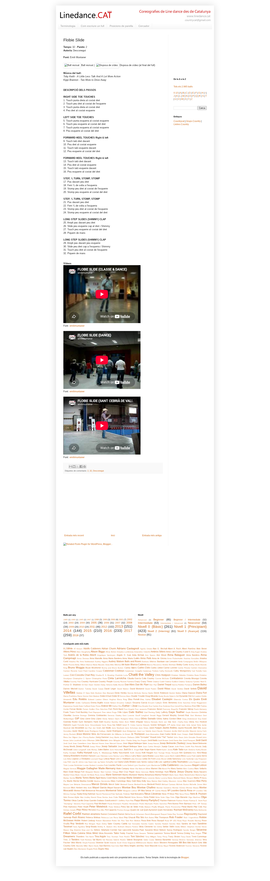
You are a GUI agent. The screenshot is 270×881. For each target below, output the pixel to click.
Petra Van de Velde (129, 807)
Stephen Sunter (194, 827)
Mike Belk (87, 788)
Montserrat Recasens (95, 790)
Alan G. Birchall (160, 648)
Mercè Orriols (100, 784)
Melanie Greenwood (82, 784)
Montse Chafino (146, 787)
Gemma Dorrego (80, 715)
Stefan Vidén (168, 826)
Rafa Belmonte (200, 810)
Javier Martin (78, 731)
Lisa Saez (88, 762)
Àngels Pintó (92, 849)
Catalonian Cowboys (113, 671)
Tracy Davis (186, 837)
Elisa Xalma (145, 699)
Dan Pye (153, 685)
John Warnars (101, 740)
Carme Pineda (184, 668)
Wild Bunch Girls (194, 842)
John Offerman (88, 740)
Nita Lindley (85, 797)
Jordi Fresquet (189, 740)
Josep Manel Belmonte (196, 743)
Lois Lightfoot (164, 762)
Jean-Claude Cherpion (161, 731)
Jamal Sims (196, 725)
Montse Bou (129, 787)
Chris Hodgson (162, 675)
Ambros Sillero (158, 651)
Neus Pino (174, 794)
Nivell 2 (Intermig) (159, 631)
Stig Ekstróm (75, 830)
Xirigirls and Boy (136, 846)
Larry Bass (136, 756)
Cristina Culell (158, 682)
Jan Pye (88, 728)
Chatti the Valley (141, 675)
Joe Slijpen (73, 737)
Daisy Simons (106, 685)
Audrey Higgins (101, 662)
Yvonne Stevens (192, 846)
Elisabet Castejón (162, 699)
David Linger (110, 689)
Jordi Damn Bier (175, 740)
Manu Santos (177, 768)
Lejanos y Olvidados (81, 759)
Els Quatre (194, 699)
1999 (105, 619)
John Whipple (114, 740)
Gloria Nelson (108, 719)
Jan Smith (97, 728)
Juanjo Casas (167, 746)
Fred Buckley (82, 712)
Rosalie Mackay (194, 821)
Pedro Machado (146, 804)
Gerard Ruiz (183, 715)
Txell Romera (86, 840)
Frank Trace (69, 712)
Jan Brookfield (77, 728)
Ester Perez (96, 706)
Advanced (142, 620)
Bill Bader (126, 664)
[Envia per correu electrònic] (70, 466)
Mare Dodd (68, 772)
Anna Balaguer (176, 654)
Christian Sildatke (178, 675)
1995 (81, 620)
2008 (129, 622)
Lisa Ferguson (201, 759)
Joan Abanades (152, 734)
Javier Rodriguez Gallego (95, 731)
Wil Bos (183, 842)
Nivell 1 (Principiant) (190, 627)
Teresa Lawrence (155, 833)
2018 (75, 635)
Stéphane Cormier (109, 830)
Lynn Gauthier (140, 765)
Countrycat (179, 121)
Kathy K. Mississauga (102, 753)
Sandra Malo (174, 824)
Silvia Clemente (146, 826)
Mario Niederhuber (187, 775)
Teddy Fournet (126, 833)
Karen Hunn (155, 749)
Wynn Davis (93, 846)
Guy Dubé (202, 719)
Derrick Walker (175, 693)
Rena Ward (118, 817)
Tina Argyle (100, 836)
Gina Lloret (85, 719)
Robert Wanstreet (103, 821)
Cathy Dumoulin (166, 671)
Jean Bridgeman (129, 731)
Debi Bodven (96, 693)
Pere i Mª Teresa (199, 804)
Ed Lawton (196, 696)
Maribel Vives (69, 775)
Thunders (80, 836)
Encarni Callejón (155, 703)
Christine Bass (192, 675)
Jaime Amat (176, 725)
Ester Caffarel (84, 706)
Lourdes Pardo (115, 765)
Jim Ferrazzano (104, 734)
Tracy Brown (174, 836)
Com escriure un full (92, 25)
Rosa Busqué (158, 820)
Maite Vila (134, 769)
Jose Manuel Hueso (95, 743)
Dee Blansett (108, 693)
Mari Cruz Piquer (127, 772)
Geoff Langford (142, 715)
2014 (67, 631)
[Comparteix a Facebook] (81, 466)
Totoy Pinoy (162, 837)
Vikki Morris (76, 842)
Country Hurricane (89, 681)
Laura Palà (190, 756)
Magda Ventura (69, 769)
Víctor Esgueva (128, 843)
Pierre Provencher (173, 807)
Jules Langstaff (79, 750)
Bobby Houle (194, 665)
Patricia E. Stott (195, 801)
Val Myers (97, 840)
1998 (96, 619)
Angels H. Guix (124, 655)
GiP (77, 718)
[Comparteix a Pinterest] (84, 466)
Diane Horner (83, 696)
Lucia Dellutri (127, 765)
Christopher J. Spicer (82, 678)
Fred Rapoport (95, 712)
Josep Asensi (153, 743)
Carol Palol (82, 671)
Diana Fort (201, 693)
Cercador (143, 25)
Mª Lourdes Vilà (200, 791)
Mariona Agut (201, 775)
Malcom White (144, 769)
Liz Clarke (118, 762)
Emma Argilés (97, 703)
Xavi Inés (115, 846)
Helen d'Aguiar (136, 722)
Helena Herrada (151, 722)
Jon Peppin (142, 740)
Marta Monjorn (187, 778)
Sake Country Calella (117, 824)
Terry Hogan (196, 833)
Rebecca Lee (107, 817)
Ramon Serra (124, 814)
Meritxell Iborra (140, 784)
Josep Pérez (95, 746)
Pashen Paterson (168, 800)
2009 (71, 627)
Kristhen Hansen (88, 756)
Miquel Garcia (99, 787)
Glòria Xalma (162, 719)
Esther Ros (117, 706)
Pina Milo (100, 810)
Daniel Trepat (164, 684)
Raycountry (190, 813)
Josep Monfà (69, 746)
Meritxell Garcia (126, 784)
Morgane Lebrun (130, 791)
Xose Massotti (151, 846)
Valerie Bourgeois (135, 840)
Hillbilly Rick (194, 722)
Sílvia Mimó (92, 833)
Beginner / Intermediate (187, 619)
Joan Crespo (182, 734)
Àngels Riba (103, 849)
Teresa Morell (170, 833)
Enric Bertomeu (170, 703)
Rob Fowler (176, 817)
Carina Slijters (130, 668)
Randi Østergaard (152, 814)
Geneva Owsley (115, 715)
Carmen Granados (199, 668)
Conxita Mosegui (191, 678)
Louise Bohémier (75, 765)
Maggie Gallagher (87, 768)
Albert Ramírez (189, 648)
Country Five (75, 682)
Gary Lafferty (162, 712)
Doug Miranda (151, 696)
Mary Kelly (141, 781)
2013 (119, 626)
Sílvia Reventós (106, 833)
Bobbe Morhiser (169, 665)
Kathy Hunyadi (84, 752)
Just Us (127, 749)
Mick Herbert (77, 787)
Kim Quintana (185, 753)
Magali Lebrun (199, 765)
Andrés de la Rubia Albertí (82, 655)
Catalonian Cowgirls (133, 671)
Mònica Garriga (69, 794)
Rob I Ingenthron (191, 817)
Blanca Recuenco (154, 665)
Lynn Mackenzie (153, 765)
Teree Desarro (140, 833)
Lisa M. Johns (78, 762)
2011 (92, 626)
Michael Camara (168, 784)
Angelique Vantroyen (106, 655)
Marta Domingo (119, 778)
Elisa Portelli (133, 699)
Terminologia (67, 25)
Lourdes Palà (102, 765)
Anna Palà (145, 658)
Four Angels (129, 709)
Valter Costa (148, 840)
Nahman (91, 794)
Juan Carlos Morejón (152, 746)
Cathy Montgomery (182, 671)
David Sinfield (190, 689)
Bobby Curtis (182, 664)
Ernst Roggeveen (199, 703)
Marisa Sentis (69, 778)
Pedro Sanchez (160, 804)
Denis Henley (121, 693)
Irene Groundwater (93, 725)
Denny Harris (147, 693)
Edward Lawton (95, 699)
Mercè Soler (114, 784)
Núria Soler (160, 797)
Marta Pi (197, 778)
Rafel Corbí (72, 814)
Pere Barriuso (185, 803)
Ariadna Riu (74, 662)
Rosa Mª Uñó (171, 821)
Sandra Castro (147, 824)
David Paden (151, 689)
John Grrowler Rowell (193, 737)
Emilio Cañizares (83, 703)
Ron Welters (135, 821)
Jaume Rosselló (185, 728)
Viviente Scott (115, 843)
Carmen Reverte (70, 671)
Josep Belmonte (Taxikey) (173, 743)
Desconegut (98, 471)
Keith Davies (135, 753)
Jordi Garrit (201, 740)
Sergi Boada (91, 826)
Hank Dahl (98, 722)
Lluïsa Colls (153, 762)
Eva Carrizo (154, 706)
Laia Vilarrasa (102, 756)
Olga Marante (181, 797)
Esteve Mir (106, 706)
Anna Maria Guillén (131, 658)
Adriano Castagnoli (128, 648)
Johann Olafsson (127, 737)
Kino (194, 753)
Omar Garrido (90, 800)
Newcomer (194, 622)
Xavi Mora (124, 846)
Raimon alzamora (91, 814)
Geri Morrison (196, 715)
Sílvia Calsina (78, 833)
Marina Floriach (162, 775)
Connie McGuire (162, 678)
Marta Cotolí (106, 778)
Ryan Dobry (101, 824)
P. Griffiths (120, 801)
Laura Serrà (201, 756)
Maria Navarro (200, 772)
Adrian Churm (109, 648)
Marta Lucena (161, 778)
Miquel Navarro (114, 787)
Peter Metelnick (98, 806)
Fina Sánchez (102, 709)
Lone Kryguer (194, 762)
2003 (71, 623)
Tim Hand (89, 837)
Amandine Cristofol (142, 652)
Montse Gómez (178, 788)
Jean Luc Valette (144, 731)
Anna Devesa (83, 658)
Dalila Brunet (118, 685)
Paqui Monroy (141, 800)
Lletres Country (181, 124)
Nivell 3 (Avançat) (188, 631)
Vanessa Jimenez (194, 840)
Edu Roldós (80, 699)
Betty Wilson (80, 665)
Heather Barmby (111, 722)
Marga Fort (79, 772)
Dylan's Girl (174, 696)
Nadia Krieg (82, 794)
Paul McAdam (100, 803)
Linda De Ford (148, 759)
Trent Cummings (199, 836)
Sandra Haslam (161, 824)
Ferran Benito (76, 709)
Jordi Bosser (163, 740)
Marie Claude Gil (82, 775)
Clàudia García (134, 678)
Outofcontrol (110, 800)
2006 (106, 623)
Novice (142, 634)
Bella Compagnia (185, 662)
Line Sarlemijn (188, 759)
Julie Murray (92, 750)
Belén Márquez (200, 662)
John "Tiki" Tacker (165, 737)
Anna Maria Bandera (112, 658)
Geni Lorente (128, 715)
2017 (128, 631)
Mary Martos (152, 781)
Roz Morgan (90, 824)
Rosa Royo (182, 821)
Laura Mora (180, 756)
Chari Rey (90, 675)
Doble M (115, 696)
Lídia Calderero (170, 764)
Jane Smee (143, 728)
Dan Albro (130, 684)
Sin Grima (158, 827)
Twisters (75, 839)
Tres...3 (66, 840)
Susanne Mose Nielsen (155, 830)
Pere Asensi (173, 803)
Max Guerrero (189, 781)
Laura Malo (159, 756)
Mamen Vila (156, 768)
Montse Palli (79, 790)
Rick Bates (149, 817)
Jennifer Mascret (189, 731)
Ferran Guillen (89, 709)
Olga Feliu (170, 797)
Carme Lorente (170, 668)
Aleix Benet (201, 648)
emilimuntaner (77, 325)
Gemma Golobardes (97, 715)
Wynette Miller (82, 846)
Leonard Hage (97, 759)
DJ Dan (85, 685)
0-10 (176, 93)
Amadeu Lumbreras (125, 652)
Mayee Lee (68, 784)
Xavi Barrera (104, 846)
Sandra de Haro (189, 824)
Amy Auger (195, 652)
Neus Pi (165, 794)
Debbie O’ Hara (83, 693)
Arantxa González (191, 658)
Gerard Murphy (169, 715)
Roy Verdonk (77, 823)
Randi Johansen (137, 814)
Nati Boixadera (137, 794)
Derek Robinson (161, 693)
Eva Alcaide (143, 706)
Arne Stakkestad (87, 662)
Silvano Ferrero (131, 827)
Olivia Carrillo (77, 800)
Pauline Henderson (130, 804)
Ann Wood (161, 655)
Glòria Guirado (148, 718)
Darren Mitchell (70, 689)
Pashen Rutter (182, 801)
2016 (108, 631)
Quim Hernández (165, 810)
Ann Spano (150, 655)
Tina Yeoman (112, 837)
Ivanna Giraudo (143, 725)
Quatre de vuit (136, 810)
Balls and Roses (133, 661)
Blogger (185, 857)
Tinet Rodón (124, 837)
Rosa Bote (146, 820)
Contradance (176, 678)
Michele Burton (182, 784)
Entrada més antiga (152, 535)
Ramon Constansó (109, 814)
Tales (116, 833)
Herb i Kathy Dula (180, 722)
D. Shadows (75, 685)
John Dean (178, 737)
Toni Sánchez (137, 836)
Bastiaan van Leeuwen (167, 661)
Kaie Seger (145, 749)
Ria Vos (140, 817)
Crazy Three (146, 681)
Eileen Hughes (109, 699)
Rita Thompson (161, 817)
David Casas (97, 689)
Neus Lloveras (152, 793)
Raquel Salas (166, 814)
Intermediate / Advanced (172, 623)
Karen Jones (167, 750)
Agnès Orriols (146, 649)
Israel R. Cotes (128, 725)
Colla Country (148, 678)
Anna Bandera (192, 655)
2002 (129, 619)
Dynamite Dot (185, 696)
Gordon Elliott (175, 719)
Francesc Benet (154, 709)
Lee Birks (67, 759)
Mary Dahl (131, 781)
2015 (88, 631)
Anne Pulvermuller (175, 658)
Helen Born (124, 722)
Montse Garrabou (164, 788)
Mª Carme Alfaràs (159, 791)
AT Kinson (78, 649)
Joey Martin (114, 737)
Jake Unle (185, 725)
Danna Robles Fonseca (182, 685)
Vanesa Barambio (163, 840)
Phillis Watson (145, 807)
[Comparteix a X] (77, 466)
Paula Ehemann (114, 804)
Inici (113, 535)
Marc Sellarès (200, 768)
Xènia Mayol (163, 846)
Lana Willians (125, 756)
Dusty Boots (164, 696)
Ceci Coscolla (77, 675)
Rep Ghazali (129, 817)
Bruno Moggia (76, 667)
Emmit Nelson (110, 703)
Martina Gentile (86, 781)
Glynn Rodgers (121, 719)
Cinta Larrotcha (117, 678)
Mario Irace (174, 775)
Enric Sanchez (184, 703)
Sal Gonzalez (134, 824)
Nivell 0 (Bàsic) (150, 627)
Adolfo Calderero (92, 648)
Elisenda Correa (181, 699)
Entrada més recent (74, 535)
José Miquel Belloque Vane (130, 746)
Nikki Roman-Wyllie (71, 797)
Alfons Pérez (69, 651)
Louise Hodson (89, 765)
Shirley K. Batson (105, 827)
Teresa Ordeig (183, 833)
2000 (113, 619)
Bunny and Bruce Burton (112, 668)
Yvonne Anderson (177, 846)
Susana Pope (138, 830)
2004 (82, 623)
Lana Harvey (113, 756)
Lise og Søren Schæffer (103, 762)
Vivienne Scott (102, 842)
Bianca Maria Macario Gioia (98, 665)
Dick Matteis (94, 696)
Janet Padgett (155, 728)
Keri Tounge (159, 753)
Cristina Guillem (171, 682)
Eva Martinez (186, 706)
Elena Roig (122, 699)
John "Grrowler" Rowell (145, 737)
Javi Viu (197, 728)
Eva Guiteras (164, 706)
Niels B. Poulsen (198, 794)
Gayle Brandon (192, 712)
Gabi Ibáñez (136, 712)
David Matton (123, 689)
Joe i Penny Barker (86, 737)
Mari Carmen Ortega (109, 772)
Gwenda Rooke (70, 722)
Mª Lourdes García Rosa (180, 790)
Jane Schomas (131, 728)
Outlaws (100, 800)
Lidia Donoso (136, 759)
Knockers (75, 755)
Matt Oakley (163, 781)
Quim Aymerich (150, 810)
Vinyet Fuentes (88, 843)
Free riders (106, 712)
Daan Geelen (94, 685)
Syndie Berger (189, 830)
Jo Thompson (138, 734)
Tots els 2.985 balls (183, 86)
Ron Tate (125, 821)
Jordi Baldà (152, 740)
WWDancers (141, 843)
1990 (73, 620)
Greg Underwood (189, 719)
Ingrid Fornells (78, 725)
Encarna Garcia (140, 703)
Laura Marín (169, 756)
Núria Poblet (149, 797)
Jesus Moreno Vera (86, 734)
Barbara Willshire (149, 662)
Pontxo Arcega (123, 810)
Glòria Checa (134, 719)
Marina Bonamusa (146, 775)
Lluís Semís (141, 762)
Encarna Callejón (124, 703)
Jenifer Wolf (177, 731)
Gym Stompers (86, 722)
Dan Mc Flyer (142, 684)
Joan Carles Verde (168, 734)
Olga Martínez (194, 797)
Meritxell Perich (154, 784)
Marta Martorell (174, 778)
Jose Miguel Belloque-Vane (135, 743)
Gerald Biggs (155, 715)
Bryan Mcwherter (93, 668)
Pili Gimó (92, 810)
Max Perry (201, 781)
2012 (104, 626)
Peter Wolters (114, 807)
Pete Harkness (70, 807)
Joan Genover (195, 734)
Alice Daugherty (83, 652)
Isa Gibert (116, 725)
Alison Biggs (98, 651)
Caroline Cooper (95, 671)
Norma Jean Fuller (110, 797)
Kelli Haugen (147, 753)
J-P (168, 725)
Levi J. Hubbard (123, 759)
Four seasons (141, 709)
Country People (105, 681)
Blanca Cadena (138, 664)
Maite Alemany (107, 768)
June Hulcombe (116, 750)
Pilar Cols (198, 807)
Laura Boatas (148, 756)
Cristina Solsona (185, 682)
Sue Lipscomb (124, 830)
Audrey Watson (116, 661)
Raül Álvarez (78, 817)
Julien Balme (103, 749)
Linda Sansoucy (174, 759)
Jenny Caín (202, 731)
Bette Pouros (69, 665)
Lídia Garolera (185, 765)
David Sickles (177, 689)
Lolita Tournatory (179, 762)
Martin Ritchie (73, 781)
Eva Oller (196, 706)
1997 (89, 620)
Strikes (97, 830)
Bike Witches (115, 665)
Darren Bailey (200, 684)
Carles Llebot (157, 668)
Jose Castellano (80, 743)
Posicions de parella (121, 25)
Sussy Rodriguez (174, 830)
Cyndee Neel (198, 682)
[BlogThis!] (74, 466)
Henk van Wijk (165, 722)
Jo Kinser (126, 734)
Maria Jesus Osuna (180, 771)
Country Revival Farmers (123, 682)
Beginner (158, 619)
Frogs (114, 712)
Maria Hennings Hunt (159, 772)
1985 (65, 620)
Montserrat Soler (114, 790)
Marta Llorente (148, 778)
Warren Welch (153, 843)
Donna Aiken (125, 696)
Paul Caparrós (87, 804)
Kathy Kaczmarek (121, 753)
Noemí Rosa (96, 797)
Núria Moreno (137, 797)
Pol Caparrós (111, 810)
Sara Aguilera (79, 827)
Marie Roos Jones (97, 775)
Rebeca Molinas (93, 817)
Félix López (123, 712)
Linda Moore (161, 759)
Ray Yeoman (178, 814)
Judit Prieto (179, 746)
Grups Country (193, 121)
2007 (117, 623)
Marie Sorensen (114, 774)
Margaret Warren (92, 772)
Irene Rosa (106, 725)
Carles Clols (144, 667)
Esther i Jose (129, 705)
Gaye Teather (177, 712)
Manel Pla (166, 769)
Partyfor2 (154, 800)
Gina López (96, 719)
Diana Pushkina (70, 696)
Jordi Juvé (67, 743)
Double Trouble (138, 696)
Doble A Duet (105, 696)
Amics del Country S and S (178, 652)
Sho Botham (118, 827)
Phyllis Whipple (158, 807)
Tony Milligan (150, 837)
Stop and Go (87, 830)
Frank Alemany (200, 709)
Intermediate (145, 622)
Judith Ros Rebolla (193, 746)
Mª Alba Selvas (144, 790)
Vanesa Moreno (179, 840)
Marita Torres (82, 778)
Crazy (137, 681)
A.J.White (68, 648)
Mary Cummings (118, 781)
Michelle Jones (196, 784)
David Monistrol (137, 689)
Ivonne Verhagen (158, 725)
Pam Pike (130, 801)
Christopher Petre (99, 678)
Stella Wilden (180, 827)
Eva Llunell (175, 706)
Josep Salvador (109, 746)
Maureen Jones (175, 781)
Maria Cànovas (142, 772)
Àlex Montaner (80, 849)
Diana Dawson (188, 693)
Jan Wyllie (106, 728)
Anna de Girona (159, 658)
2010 (81, 627)
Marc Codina (188, 769)
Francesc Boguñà (170, 709)
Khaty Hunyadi (171, 753)
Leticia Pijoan (109, 759)
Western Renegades (169, 842)
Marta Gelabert (134, 778)
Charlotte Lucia (121, 675)
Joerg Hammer (102, 737)
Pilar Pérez (81, 810)
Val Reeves (107, 840)
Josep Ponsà (82, 746)
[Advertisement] (113, 504)
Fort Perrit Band (115, 709)
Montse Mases (192, 788)
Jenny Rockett (69, 734)
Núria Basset (125, 797)
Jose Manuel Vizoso (113, 743)
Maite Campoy (122, 768)
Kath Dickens (189, 750)
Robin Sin (116, 821)
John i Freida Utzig (128, 740)
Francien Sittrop (186, 709)
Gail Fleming (149, 712)
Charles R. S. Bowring (105, 675)
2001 (121, 619)
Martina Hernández (102, 781)
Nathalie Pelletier (123, 794)
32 (91, 471)
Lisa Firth (67, 762)
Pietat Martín (187, 807)
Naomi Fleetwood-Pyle (105, 794)
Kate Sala (178, 749)
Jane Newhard (118, 728)
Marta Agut (94, 778)
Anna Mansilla (96, 658)
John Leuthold (75, 740)
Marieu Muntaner (129, 775)
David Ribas (164, 688)
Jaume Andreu (169, 728)
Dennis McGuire (134, 693)
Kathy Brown (201, 750)
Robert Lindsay (88, 820)
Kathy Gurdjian (69, 753)
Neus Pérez (184, 794)
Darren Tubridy (84, 689)
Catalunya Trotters (151, 671)
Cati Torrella (197, 671)
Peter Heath (83, 807)
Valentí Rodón (119, 840)
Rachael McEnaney (183, 810)
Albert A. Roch (174, 648)
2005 (94, 622)
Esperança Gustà (70, 706)
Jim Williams (116, 734)
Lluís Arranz (130, 762)
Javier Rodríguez (114, 731)
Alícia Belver (111, 652)
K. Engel (135, 750)
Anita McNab (138, 655)
